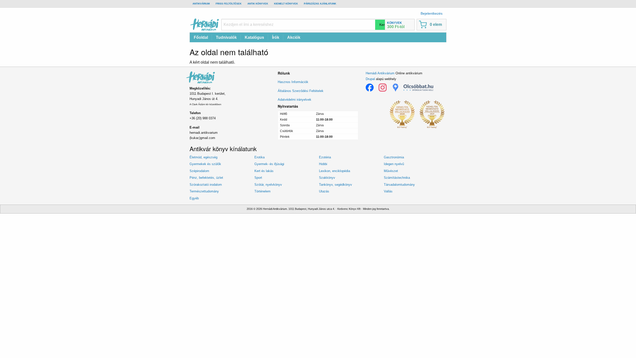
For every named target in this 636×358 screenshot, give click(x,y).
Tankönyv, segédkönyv (335, 184)
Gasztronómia (394, 157)
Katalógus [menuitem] (254, 37)
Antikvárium (201, 3)
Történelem (262, 191)
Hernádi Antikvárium (380, 73)
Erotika (259, 157)
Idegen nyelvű (394, 164)
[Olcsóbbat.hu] (418, 87)
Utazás (324, 191)
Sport (258, 177)
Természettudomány (204, 191)
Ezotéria (325, 157)
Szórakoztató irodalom (206, 184)
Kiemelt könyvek (286, 3)
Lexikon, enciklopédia (334, 171)
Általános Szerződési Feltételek (300, 91)
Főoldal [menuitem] (201, 37)
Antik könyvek (257, 3)
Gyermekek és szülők (205, 164)
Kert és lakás (264, 171)
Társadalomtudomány (399, 184)
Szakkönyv (327, 177)
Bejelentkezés (431, 13)
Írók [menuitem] (275, 37)
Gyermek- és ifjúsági (269, 164)
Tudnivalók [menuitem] (226, 37)
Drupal (370, 79)
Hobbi (323, 164)
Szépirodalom (199, 171)
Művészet (391, 171)
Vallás (388, 191)
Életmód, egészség (203, 157)
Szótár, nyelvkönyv (268, 184)
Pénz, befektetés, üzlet (206, 177)
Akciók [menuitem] (293, 37)
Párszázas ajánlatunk (320, 3)
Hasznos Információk (293, 82)
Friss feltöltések (228, 3)
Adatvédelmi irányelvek (294, 99)
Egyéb (194, 198)
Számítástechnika (397, 177)
